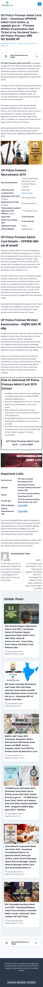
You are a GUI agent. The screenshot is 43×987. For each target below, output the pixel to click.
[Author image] (6, 651)
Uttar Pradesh (27, 193)
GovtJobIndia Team (9, 43)
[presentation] (21, 614)
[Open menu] (39, 4)
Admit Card (4, 46)
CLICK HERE (26, 444)
